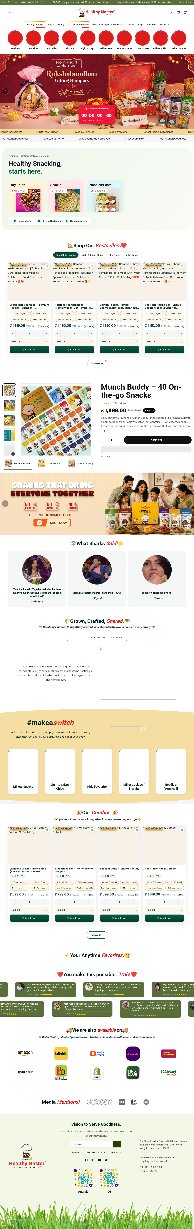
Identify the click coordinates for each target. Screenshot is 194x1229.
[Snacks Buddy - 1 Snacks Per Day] (119, 845)
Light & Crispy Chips (88, 48)
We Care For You (95, 1152)
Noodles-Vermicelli (15, 48)
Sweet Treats (142, 48)
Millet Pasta (106, 48)
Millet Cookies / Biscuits (160, 48)
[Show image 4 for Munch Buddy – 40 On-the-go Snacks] (9, 435)
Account (75, 1152)
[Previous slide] (5, 91)
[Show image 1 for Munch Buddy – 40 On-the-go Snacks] (9, 390)
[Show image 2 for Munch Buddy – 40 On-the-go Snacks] (9, 405)
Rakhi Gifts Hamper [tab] (66, 255)
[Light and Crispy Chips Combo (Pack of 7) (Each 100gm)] (29, 845)
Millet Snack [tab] (132, 255)
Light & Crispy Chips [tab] (92, 255)
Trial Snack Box (124, 48)
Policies (115, 1152)
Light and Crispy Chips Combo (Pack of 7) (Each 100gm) (28, 870)
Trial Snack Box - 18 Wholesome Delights (74, 870)
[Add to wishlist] (46, 266)
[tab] (18, 464)
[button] (146, 449)
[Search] (11, 12)
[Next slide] (189, 91)
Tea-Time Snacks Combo (160, 868)
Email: (143, 1157)
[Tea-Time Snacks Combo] (164, 845)
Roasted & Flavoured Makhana (52, 48)
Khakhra (70, 48)
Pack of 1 (16, 341)
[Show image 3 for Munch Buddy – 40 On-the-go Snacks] (9, 420)
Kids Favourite (97, 786)
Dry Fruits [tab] (114, 255)
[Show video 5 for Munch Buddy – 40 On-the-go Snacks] (9, 450)
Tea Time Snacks (33, 48)
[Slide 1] (97, 504)
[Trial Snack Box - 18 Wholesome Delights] (74, 845)
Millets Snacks (179, 48)
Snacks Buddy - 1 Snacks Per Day (119, 868)
